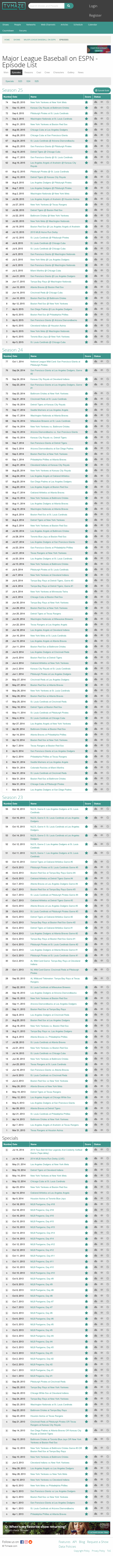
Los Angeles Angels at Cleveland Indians (50, 629)
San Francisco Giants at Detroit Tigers (48, 442)
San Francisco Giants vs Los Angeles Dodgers (52, 1491)
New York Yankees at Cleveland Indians (49, 574)
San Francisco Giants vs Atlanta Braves (49, 1069)
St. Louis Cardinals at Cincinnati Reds (48, 701)
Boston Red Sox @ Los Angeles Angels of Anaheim (55, 226)
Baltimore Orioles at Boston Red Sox (48, 728)
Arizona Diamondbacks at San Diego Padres (51, 448)
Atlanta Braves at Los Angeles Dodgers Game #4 (54, 883)
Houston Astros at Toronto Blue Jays (48, 1198)
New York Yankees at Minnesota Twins (49, 591)
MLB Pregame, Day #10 (42, 1267)
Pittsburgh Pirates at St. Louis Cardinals (49, 113)
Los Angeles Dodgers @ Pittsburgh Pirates (51, 182)
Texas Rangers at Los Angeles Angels (48, 624)
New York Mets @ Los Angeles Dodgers (49, 259)
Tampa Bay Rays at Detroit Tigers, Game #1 (51, 585)
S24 (28, 81)
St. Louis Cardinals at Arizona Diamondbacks (52, 1508)
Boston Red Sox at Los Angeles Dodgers (50, 1020)
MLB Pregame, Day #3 (41, 1352)
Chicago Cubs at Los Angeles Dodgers (49, 129)
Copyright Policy (82, 1551)
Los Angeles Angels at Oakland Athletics (49, 475)
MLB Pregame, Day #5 (41, 1330)
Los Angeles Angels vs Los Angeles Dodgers (52, 1468)
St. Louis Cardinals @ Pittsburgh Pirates (49, 237)
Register (95, 15)
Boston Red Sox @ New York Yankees (49, 303)
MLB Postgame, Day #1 (42, 1370)
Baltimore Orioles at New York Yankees (49, 393)
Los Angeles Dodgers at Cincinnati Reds (49, 651)
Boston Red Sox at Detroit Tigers (46, 657)
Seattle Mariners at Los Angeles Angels (49, 409)
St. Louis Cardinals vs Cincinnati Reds (48, 1075)
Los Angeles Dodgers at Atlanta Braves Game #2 (54, 933)
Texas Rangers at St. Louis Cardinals (48, 1064)
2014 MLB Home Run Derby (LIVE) (47, 1158)
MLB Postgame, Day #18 (42, 1204)
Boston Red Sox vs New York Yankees (49, 1080)
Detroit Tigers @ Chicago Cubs (45, 151)
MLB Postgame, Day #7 (42, 1301)
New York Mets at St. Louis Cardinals (48, 635)
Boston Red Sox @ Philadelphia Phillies (49, 314)
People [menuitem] (17, 24)
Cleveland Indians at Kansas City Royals (50, 464)
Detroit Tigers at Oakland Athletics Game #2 (51, 916)
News (81, 72)
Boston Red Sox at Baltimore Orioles (48, 646)
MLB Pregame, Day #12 (42, 1249)
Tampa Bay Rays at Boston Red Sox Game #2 (52, 922)
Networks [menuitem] (31, 24)
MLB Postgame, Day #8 (42, 1289)
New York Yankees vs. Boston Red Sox (49, 1025)
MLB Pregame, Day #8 (41, 1295)
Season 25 (12, 90)
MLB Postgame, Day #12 (42, 1244)
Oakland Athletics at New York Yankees (49, 662)
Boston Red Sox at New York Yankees (49, 453)
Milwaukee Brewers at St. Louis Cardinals (50, 420)
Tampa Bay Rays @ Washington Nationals (50, 281)
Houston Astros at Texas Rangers (46, 1415)
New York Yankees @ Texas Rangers (48, 204)
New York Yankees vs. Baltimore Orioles (50, 426)
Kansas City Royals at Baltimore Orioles (49, 107)
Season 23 (12, 797)
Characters (58, 72)
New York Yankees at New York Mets (48, 102)
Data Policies (67, 1546)
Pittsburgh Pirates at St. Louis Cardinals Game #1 (54, 955)
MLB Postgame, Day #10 (42, 1272)
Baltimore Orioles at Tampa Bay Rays (48, 1410)
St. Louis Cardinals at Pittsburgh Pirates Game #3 (54, 911)
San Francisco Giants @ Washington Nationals (52, 254)
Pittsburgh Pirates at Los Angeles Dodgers (50, 673)
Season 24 (12, 350)
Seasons (28, 72)
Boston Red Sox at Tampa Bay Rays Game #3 (52, 889)
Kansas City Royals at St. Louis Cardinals (50, 668)
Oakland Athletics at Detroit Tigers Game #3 (51, 900)
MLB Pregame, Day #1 (41, 1375)
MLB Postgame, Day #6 (42, 1318)
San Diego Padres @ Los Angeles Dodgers (51, 309)
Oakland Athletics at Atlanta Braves (47, 492)
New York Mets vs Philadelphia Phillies (49, 1485)
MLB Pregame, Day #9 (41, 1284)
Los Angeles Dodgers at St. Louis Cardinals (51, 558)
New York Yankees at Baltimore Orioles (49, 497)
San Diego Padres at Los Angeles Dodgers (51, 481)
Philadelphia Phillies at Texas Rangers (48, 756)
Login (93, 6)
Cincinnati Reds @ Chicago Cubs (46, 292)
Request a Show (97, 1542)
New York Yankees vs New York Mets (48, 1473)
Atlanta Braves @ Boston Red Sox (47, 287)
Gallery (71, 72)
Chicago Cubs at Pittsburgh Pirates (47, 783)
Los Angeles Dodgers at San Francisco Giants (52, 541)
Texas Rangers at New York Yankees (48, 552)
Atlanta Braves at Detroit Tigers (45, 1108)
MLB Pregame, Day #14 (42, 1238)
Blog (82, 1542)
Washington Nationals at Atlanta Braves (49, 415)
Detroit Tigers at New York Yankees (47, 519)
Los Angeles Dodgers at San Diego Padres (51, 789)
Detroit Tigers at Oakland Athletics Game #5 (51, 861)
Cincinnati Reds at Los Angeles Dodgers (49, 679)
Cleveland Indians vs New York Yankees (49, 1462)
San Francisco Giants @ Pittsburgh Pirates (51, 146)
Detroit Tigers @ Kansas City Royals (48, 177)
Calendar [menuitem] (92, 24)
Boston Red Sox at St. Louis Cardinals (48, 514)
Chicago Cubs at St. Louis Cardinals (47, 1181)
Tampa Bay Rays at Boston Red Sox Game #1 (52, 938)
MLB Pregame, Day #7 (41, 1307)
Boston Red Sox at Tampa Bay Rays (48, 1009)
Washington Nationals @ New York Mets (49, 193)
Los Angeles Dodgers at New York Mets (49, 1164)
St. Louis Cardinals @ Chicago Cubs (48, 243)
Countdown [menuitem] (8, 30)
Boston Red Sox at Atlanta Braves (46, 684)
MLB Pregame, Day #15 (42, 1221)
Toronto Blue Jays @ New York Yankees (50, 336)
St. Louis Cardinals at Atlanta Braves (48, 1042)
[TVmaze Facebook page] (22, 1542)
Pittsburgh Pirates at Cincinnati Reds (48, 1381)
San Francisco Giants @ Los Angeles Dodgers (52, 276)
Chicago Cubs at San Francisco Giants (49, 135)
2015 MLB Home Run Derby (44, 232)
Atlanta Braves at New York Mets (46, 1086)
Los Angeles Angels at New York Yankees (50, 723)
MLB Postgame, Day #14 (42, 1232)
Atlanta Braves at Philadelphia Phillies (48, 734)
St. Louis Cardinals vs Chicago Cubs (48, 1053)
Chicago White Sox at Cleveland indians (49, 1392)
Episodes (16, 72)
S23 (20, 81)
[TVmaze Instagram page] (26, 1542)
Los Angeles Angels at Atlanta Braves (48, 640)
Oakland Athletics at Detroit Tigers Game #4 (51, 878)
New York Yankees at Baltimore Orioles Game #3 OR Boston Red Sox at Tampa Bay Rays (56, 1449)
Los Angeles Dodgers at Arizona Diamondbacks (53, 992)
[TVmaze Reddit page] (30, 1542)
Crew (47, 72)
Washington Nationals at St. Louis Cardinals (51, 118)
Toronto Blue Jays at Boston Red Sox (48, 536)
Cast (38, 72)
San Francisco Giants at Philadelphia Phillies (51, 547)
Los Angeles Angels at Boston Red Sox (49, 486)
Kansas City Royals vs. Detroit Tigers (48, 437)
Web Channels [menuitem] (48, 24)
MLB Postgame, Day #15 (42, 1227)
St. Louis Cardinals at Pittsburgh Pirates (49, 712)
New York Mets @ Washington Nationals (49, 221)
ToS (109, 1551)
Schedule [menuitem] (78, 24)
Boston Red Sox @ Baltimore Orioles (48, 298)
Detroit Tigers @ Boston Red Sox (46, 210)
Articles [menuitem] (64, 24)
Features (64, 1542)
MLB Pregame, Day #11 (42, 1261)
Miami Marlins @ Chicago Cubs (45, 270)
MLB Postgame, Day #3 (42, 1347)
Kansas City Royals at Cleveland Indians (50, 379)
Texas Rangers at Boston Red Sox (47, 745)
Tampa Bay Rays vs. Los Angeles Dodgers (51, 1031)
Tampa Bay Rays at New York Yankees (49, 602)
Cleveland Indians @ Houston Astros (48, 325)
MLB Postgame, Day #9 (42, 1278)
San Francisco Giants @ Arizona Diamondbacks (53, 320)
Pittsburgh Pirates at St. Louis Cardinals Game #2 (54, 944)
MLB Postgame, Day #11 (42, 1255)
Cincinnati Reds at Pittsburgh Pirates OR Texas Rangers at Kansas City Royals (53, 1423)
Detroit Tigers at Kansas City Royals (47, 404)
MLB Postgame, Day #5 (42, 1324)
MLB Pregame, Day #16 (42, 1215)
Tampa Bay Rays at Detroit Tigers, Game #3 (51, 580)
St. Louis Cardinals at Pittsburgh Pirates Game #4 (54, 894)
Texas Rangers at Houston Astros (46, 1130)
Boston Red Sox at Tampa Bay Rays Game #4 (52, 872)
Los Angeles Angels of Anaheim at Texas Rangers (54, 1124)
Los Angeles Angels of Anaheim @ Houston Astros (54, 199)
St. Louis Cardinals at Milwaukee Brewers (50, 987)
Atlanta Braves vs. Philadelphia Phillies (49, 1036)
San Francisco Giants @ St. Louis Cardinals (51, 157)
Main (6, 72)
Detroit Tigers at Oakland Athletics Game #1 (51, 927)
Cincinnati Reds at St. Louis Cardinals (48, 398)
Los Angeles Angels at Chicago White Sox (50, 1097)
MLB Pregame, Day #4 (41, 1341)
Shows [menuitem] (6, 24)
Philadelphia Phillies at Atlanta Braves (48, 459)
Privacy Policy (98, 1551)
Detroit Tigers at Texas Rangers (45, 613)
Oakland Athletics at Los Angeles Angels (49, 1192)
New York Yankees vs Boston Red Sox (49, 1047)
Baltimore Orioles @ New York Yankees (49, 215)
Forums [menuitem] (23, 30)
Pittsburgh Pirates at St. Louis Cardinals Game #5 (54, 867)
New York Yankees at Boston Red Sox (49, 124)
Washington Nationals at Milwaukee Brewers (51, 618)
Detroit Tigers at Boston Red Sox (46, 706)
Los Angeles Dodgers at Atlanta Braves (49, 503)
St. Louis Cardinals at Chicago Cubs (47, 717)
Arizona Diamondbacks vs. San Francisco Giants (54, 431)
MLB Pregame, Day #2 (41, 1364)
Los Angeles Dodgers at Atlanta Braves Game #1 (54, 949)
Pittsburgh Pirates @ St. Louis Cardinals (49, 171)
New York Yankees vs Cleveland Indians (49, 1479)
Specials (10, 81)
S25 (37, 81)
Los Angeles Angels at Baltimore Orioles (49, 530)
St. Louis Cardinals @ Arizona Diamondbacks (52, 140)
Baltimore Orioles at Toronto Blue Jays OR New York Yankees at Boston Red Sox (55, 1441)
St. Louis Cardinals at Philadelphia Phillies (50, 1113)
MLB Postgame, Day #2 (42, 1358)
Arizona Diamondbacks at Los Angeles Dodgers (53, 1003)
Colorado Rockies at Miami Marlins (47, 767)
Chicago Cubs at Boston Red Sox (46, 596)
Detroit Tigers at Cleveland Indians (46, 1169)
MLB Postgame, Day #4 (42, 1335)
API (75, 1542)
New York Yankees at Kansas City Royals (50, 470)
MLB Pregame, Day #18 (42, 1209)
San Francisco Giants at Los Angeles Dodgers (52, 750)
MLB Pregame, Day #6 (41, 1312)
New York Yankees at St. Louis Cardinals (50, 690)
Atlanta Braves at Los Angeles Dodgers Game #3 (54, 905)
